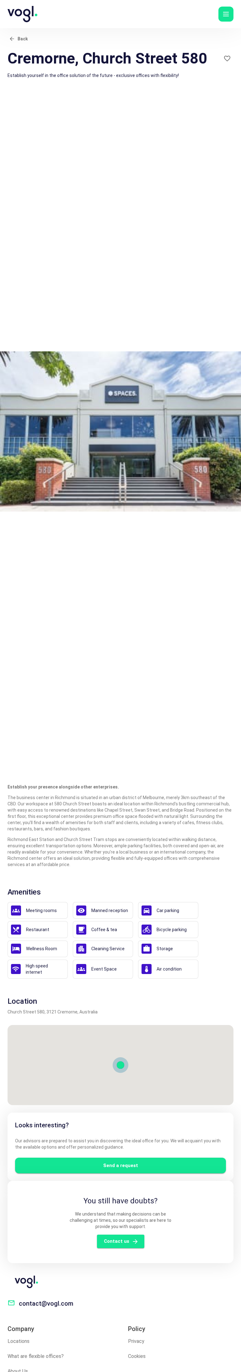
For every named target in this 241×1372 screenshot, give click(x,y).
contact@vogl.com (46, 1303)
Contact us (116, 1241)
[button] (225, 14)
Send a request (120, 1165)
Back (23, 38)
